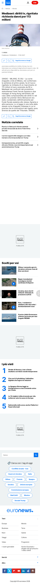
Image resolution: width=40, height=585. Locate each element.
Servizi (4, 557)
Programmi (25, 542)
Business (5, 528)
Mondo (14, 8)
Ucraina (11, 485)
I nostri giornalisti (8, 547)
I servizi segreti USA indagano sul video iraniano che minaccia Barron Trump (16, 137)
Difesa (7, 479)
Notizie (8, 8)
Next (3, 533)
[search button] (36, 455)
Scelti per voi (10, 263)
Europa (4, 523)
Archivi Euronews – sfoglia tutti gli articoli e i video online (29, 548)
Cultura (24, 537)
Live (34, 3)
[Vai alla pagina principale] (8, 2)
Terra (23, 528)
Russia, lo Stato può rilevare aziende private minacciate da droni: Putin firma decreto (16, 128)
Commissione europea (20, 490)
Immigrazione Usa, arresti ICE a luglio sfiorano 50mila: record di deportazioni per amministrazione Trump (17, 145)
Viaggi (4, 537)
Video (4, 542)
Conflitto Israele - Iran (20, 469)
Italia (30, 474)
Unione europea (26, 485)
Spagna (32, 479)
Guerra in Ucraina (15, 474)
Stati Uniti (14, 495)
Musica (27, 495)
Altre (3, 563)
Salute (23, 533)
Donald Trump (20, 501)
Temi (3, 518)
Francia (19, 479)
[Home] (2, 8)
